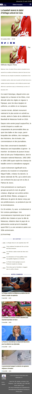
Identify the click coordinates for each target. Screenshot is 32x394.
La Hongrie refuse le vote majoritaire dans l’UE (17, 242)
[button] (2, 43)
